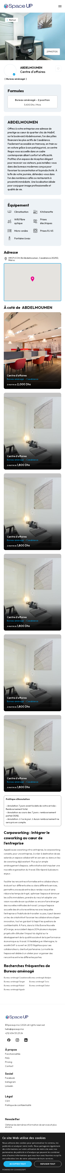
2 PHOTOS (52, 51)
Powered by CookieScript (14, 1169)
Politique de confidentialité (18, 1105)
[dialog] (32, 1153)
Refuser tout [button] (47, 1164)
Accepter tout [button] (18, 1164)
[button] (32, 279)
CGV (7, 1100)
